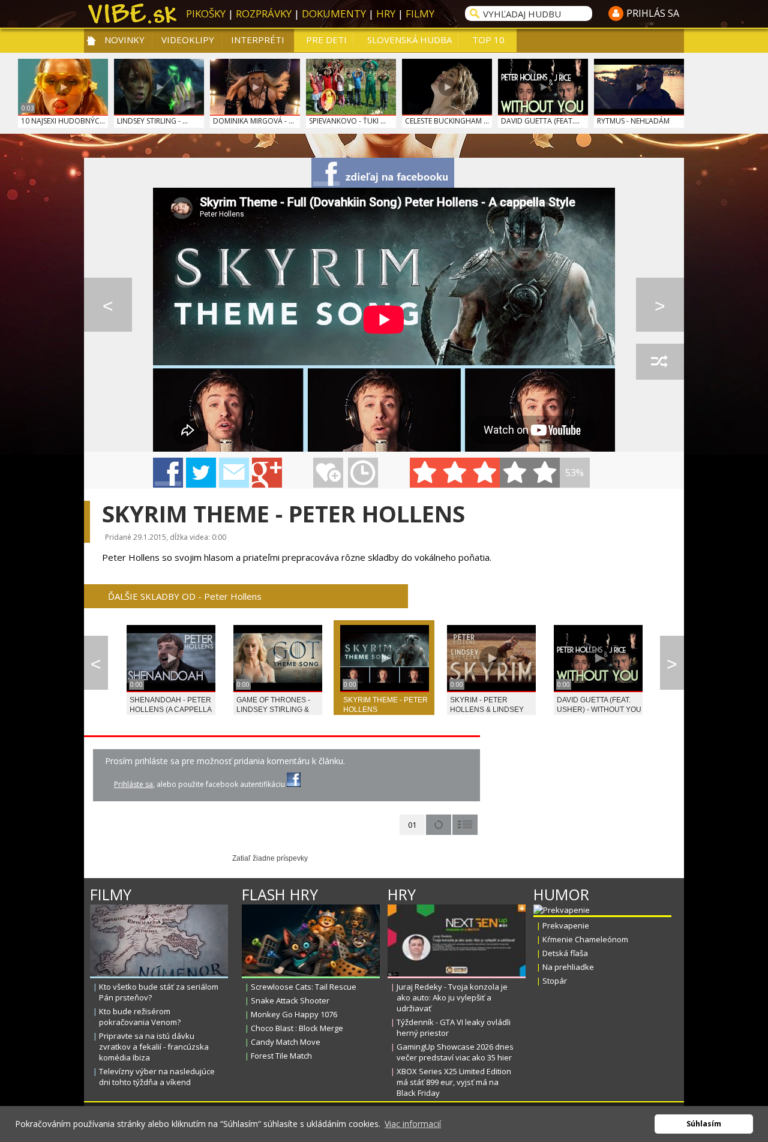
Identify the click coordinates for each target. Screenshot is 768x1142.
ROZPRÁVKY (264, 13)
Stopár (554, 980)
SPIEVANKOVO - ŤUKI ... (347, 121)
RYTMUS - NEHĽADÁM (633, 121)
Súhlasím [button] (703, 1124)
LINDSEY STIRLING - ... (152, 121)
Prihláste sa (133, 784)
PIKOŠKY (206, 13)
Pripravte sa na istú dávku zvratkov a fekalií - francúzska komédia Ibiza (154, 1046)
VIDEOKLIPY (187, 40)
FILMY (420, 13)
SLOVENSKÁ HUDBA (409, 40)
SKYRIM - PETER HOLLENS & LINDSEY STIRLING (487, 709)
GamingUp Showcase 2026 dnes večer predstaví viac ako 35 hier (455, 1052)
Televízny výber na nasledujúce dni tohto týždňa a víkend (157, 1076)
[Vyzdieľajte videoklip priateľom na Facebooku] (382, 173)
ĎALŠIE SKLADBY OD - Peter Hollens (185, 596)
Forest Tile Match (281, 1055)
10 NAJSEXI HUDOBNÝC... (63, 121)
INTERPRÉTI (257, 40)
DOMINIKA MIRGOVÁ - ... (253, 121)
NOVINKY (124, 40)
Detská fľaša (565, 953)
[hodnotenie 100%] (545, 473)
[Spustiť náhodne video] (660, 362)
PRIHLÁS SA (652, 13)
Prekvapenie (565, 925)
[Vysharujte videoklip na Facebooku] (168, 473)
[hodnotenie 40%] (455, 473)
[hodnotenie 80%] (515, 473)
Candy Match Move (285, 1041)
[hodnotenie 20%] (425, 473)
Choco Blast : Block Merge (297, 1028)
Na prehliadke (568, 966)
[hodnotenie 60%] (485, 473)
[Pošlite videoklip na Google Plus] (267, 473)
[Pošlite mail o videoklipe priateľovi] (234, 473)
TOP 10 (488, 40)
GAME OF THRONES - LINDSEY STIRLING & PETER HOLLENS (273, 709)
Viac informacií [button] (413, 1123)
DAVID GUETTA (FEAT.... (540, 121)
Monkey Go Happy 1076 (294, 1014)
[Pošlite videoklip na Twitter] (201, 473)
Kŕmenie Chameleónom (585, 939)
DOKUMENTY (334, 13)
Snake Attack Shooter (290, 1000)
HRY (385, 13)
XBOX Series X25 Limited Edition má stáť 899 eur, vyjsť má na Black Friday (454, 1082)
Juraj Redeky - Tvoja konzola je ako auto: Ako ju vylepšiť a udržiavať (452, 997)
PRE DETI (326, 40)
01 (412, 824)
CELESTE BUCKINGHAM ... (447, 121)
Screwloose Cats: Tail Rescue (303, 986)
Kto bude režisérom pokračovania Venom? (140, 1016)
